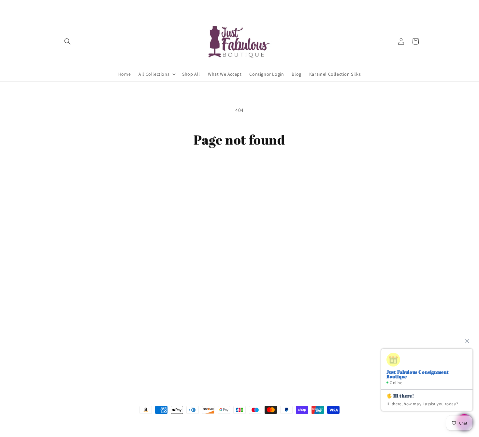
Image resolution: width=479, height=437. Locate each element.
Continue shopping (240, 172)
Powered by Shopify (274, 422)
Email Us (311, 263)
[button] (67, 41)
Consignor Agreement (83, 272)
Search (67, 249)
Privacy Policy (74, 295)
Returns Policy (75, 318)
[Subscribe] (170, 367)
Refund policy (74, 329)
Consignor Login (77, 260)
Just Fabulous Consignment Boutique (229, 422)
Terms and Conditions (83, 283)
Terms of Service (77, 306)
